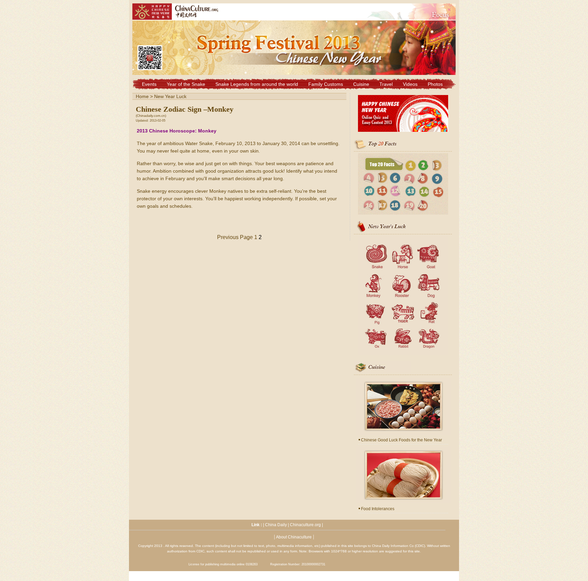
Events (149, 84)
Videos (410, 84)
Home (142, 96)
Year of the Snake (186, 84)
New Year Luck (170, 96)
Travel (386, 84)
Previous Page (235, 237)
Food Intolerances (377, 508)
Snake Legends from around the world (256, 84)
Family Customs (325, 84)
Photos (435, 84)
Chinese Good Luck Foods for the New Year (401, 440)
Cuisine (361, 84)
